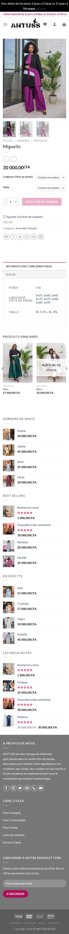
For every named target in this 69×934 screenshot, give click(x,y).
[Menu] (5, 24)
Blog (42, 922)
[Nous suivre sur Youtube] (41, 788)
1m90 (47, 302)
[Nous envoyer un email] (27, 788)
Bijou (39, 389)
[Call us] (34, 788)
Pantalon (40, 140)
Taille (6, 187)
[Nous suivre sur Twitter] (20, 788)
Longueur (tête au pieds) (18, 177)
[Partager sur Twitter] (20, 237)
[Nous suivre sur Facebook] (6, 788)
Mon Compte (12, 812)
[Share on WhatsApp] (6, 237)
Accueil (8, 140)
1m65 (54, 295)
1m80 (54, 299)
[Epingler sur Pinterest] (34, 237)
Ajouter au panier (42, 201)
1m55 (39, 295)
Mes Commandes (14, 820)
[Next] (60, 78)
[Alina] (18, 363)
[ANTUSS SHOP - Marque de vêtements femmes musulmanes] (25, 24)
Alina (5, 389)
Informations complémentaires (29, 266)
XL (50, 312)
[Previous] (9, 78)
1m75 (47, 299)
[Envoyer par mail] (27, 237)
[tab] (34, 266)
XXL (55, 312)
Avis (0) (10, 274)
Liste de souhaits (14, 835)
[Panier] (64, 24)
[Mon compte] (55, 24)
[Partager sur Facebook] (13, 237)
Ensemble (23, 140)
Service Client (12, 842)
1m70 (39, 299)
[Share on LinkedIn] (41, 237)
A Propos (15, 922)
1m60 (47, 295)
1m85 (39, 302)
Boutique (29, 922)
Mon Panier (10, 827)
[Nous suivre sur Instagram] (13, 788)
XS (37, 312)
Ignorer (41, 8)
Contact (54, 922)
